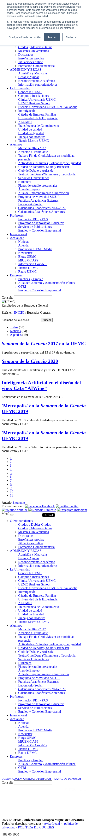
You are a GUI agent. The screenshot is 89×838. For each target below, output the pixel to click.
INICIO (19, 312)
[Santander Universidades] (77, 805)
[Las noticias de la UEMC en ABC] (57, 794)
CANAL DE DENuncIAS (68, 778)
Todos (14, 327)
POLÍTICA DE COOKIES (36, 827)
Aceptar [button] (52, 37)
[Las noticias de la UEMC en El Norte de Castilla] (17, 794)
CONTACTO (30, 778)
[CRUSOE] (60, 805)
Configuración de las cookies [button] (25, 37)
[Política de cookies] (63, 823)
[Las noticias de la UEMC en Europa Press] (44, 805)
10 (11, 491)
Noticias (15, 331)
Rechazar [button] (71, 37)
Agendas (16, 334)
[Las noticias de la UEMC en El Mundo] (75, 794)
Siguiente (19, 502)
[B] (11, 514)
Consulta (7, 297)
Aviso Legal (52, 823)
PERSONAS (45, 778)
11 (11, 495)
